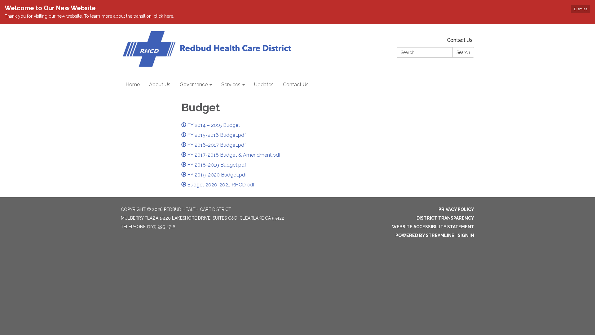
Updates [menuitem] (264, 84)
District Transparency (445, 218)
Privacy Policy (456, 209)
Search (463, 52)
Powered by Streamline (424, 235)
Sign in (466, 235)
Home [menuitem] (133, 84)
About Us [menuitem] (159, 84)
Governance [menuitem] (194, 84)
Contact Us (460, 40)
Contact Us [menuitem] (296, 84)
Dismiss (580, 9)
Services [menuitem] (230, 84)
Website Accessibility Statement (433, 226)
